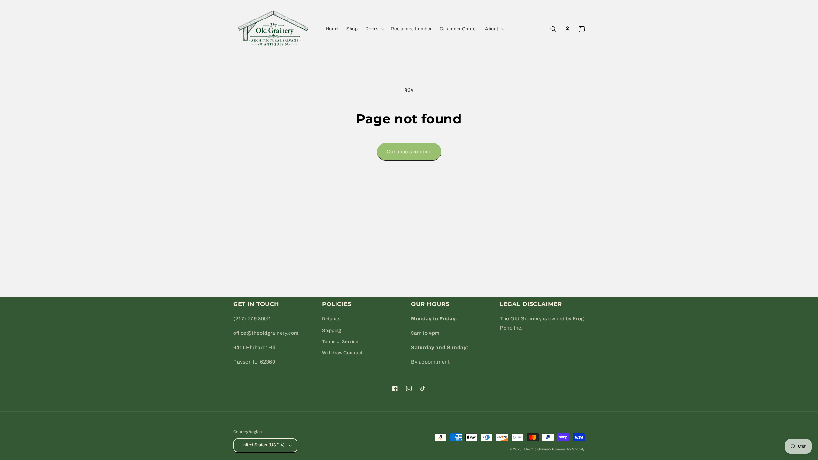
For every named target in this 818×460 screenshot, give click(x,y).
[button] (374, 29)
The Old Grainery (537, 449)
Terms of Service (340, 341)
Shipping (331, 330)
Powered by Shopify (568, 449)
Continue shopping (409, 151)
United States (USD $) (262, 445)
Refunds (331, 319)
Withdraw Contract (342, 352)
